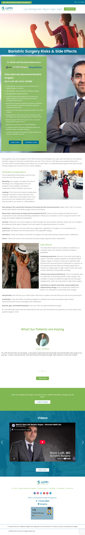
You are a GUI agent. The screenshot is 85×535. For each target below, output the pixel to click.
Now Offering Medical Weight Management (16, 2)
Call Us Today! (42, 402)
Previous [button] (2, 442)
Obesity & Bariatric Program (35, 9)
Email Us (43, 504)
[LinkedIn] (50, 493)
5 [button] (46, 371)
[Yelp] (44, 493)
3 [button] (42, 371)
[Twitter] (41, 493)
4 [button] (44, 371)
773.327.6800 (80, 2)
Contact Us (70, 9)
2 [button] (41, 371)
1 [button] (39, 371)
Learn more (15, 142)
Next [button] (82, 442)
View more (42, 378)
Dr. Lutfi (25, 9)
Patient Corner (46, 9)
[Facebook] (35, 493)
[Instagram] (38, 493)
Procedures (53, 9)
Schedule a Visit (31, 142)
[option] (42, 351)
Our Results (59, 9)
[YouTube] (47, 493)
